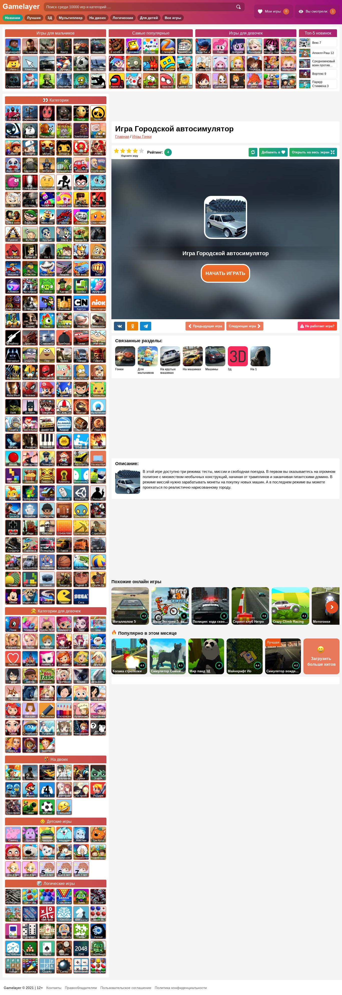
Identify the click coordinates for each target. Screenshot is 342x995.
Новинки (12, 18)
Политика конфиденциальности (181, 988)
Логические (123, 18)
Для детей (149, 18)
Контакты (53, 988)
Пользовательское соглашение (125, 988)
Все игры (173, 18)
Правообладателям (81, 988)
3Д (50, 18)
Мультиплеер (71, 18)
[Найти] (238, 7)
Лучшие (34, 18)
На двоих (97, 18)
